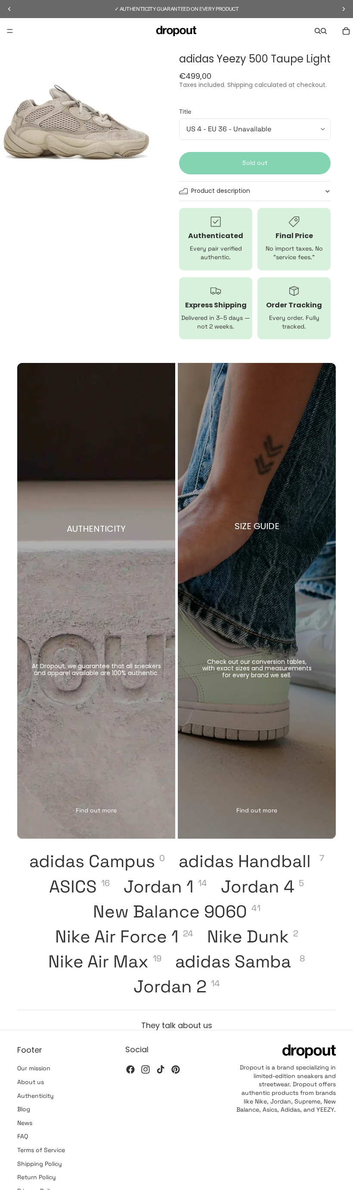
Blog (23, 1109)
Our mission (33, 1068)
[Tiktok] (160, 1069)
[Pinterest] (175, 1069)
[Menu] (10, 31)
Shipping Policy (39, 1164)
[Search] (317, 31)
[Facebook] (130, 1069)
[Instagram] (145, 1069)
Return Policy (36, 1177)
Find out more (96, 810)
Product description (220, 190)
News (24, 1123)
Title (185, 111)
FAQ (22, 1136)
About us (30, 1082)
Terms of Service (41, 1150)
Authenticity (35, 1096)
